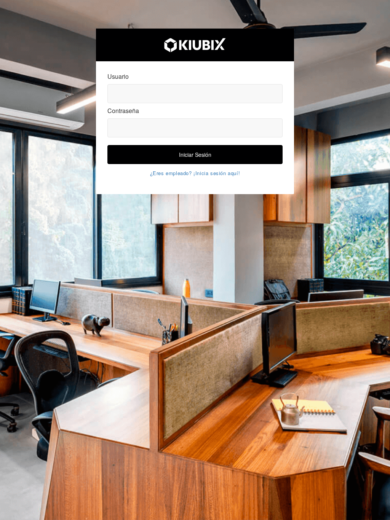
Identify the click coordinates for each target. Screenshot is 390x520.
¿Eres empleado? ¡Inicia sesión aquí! (195, 173)
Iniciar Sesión (195, 154)
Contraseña (123, 111)
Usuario (118, 76)
